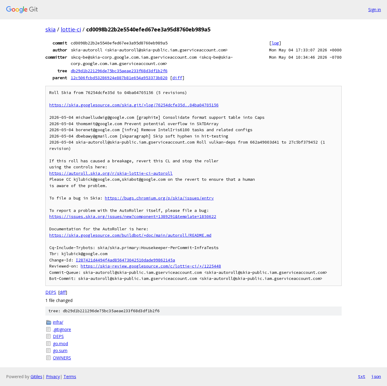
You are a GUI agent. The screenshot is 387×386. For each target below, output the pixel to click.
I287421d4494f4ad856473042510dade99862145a (125, 260)
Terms (69, 376)
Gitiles (36, 376)
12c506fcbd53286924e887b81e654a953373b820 (119, 77)
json (376, 376)
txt (361, 376)
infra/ (58, 322)
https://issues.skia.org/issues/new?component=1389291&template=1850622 (132, 216)
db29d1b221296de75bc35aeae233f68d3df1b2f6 (119, 70)
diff (177, 77)
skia (50, 29)
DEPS (50, 292)
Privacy (53, 376)
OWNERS (62, 358)
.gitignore (62, 329)
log (275, 43)
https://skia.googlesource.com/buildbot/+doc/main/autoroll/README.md (130, 235)
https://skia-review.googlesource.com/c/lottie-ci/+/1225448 (151, 266)
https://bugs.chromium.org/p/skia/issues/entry (159, 198)
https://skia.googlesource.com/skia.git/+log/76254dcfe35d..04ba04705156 (134, 105)
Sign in (374, 9)
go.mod (60, 343)
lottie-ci (71, 29)
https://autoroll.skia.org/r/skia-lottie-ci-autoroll (111, 173)
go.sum (60, 350)
